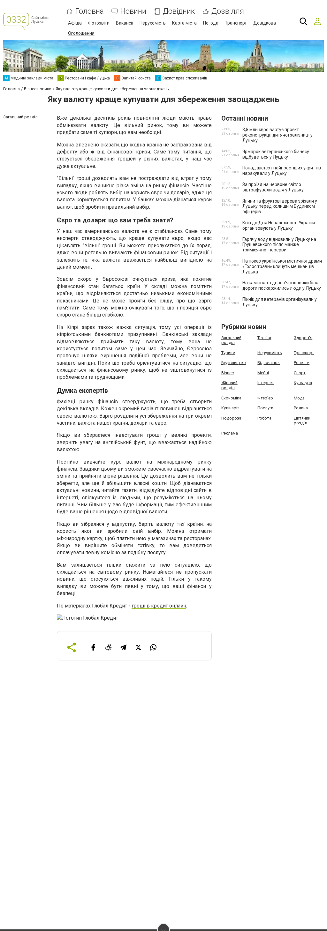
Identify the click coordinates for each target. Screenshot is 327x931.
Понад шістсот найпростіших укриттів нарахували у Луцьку (281, 170)
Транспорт (236, 23)
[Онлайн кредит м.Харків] (89, 619)
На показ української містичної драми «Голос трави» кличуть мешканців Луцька (282, 266)
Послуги (265, 408)
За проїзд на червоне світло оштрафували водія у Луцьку (273, 187)
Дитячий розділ (302, 421)
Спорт (300, 372)
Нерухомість (153, 23)
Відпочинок (268, 362)
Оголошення (81, 33)
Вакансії (124, 23)
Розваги (301, 362)
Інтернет (265, 382)
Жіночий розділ (229, 385)
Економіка (231, 398)
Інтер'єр (265, 398)
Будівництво (233, 362)
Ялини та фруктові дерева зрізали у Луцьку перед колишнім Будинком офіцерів (279, 206)
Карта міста (184, 23)
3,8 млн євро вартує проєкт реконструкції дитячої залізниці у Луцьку (277, 135)
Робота (264, 418)
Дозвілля (227, 11)
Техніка (264, 337)
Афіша (75, 23)
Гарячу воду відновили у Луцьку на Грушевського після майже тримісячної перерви (279, 245)
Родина (301, 408)
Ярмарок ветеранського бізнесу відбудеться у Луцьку (275, 154)
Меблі (263, 372)
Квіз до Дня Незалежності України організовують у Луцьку (278, 225)
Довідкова (264, 23)
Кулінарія (230, 408)
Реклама (229, 433)
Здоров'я (303, 337)
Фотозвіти (99, 23)
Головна (89, 11)
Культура (303, 382)
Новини (133, 11)
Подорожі (231, 418)
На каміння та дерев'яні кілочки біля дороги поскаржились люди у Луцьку (281, 285)
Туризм (228, 352)
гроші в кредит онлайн (159, 606)
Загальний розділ (231, 340)
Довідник (179, 11)
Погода (210, 23)
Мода (299, 398)
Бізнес (227, 372)
